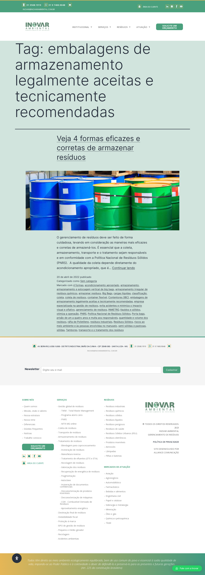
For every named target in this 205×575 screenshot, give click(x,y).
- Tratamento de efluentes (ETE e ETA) (79, 458)
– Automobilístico (112, 482)
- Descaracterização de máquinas (76, 497)
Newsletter (32, 369)
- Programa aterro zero (71, 415)
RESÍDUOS (122, 26)
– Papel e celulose (113, 500)
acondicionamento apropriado (102, 285)
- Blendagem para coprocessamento (78, 445)
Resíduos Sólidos (123, 321)
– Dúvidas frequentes (32, 428)
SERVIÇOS (103, 26)
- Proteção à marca (66, 521)
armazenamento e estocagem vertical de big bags (85, 289)
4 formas (78, 285)
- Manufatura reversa (70, 454)
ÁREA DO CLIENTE (150, 7)
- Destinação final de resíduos (71, 512)
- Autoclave (65, 480)
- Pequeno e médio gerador (70, 530)
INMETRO (113, 309)
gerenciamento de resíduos (91, 309)
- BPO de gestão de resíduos (71, 525)
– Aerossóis (109, 446)
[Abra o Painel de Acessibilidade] (17, 558)
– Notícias (27, 433)
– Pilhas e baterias (113, 455)
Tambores (71, 329)
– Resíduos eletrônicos (115, 437)
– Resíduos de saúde (114, 428)
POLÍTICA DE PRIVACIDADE (166, 441)
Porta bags (138, 313)
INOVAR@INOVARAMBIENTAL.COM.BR (39, 9)
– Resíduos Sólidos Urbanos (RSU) (120, 433)
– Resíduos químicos (114, 410)
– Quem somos (29, 406)
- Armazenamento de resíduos (71, 436)
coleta (60, 297)
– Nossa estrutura (31, 415)
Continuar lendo (123, 268)
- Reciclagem (63, 534)
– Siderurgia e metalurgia (116, 505)
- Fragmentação (67, 475)
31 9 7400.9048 (56, 4)
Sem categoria (88, 280)
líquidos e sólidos (130, 309)
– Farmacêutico (111, 487)
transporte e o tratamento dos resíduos (101, 329)
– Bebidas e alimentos (115, 491)
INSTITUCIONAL (80, 26)
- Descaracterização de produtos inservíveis (76, 492)
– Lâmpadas (110, 451)
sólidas (61, 329)
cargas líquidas (122, 293)
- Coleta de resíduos (66, 428)
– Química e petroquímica (116, 518)
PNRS (83, 313)
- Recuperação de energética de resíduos (80, 471)
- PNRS (63, 419)
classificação (139, 293)
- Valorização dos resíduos (73, 467)
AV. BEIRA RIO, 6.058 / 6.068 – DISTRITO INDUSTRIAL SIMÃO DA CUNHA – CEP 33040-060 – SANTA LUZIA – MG (83, 346)
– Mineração (110, 509)
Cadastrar (171, 369)
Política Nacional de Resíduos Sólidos (109, 313)
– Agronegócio (111, 478)
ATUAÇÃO (141, 26)
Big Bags (107, 293)
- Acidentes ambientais (68, 538)
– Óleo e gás (110, 514)
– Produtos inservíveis (114, 442)
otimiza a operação (68, 313)
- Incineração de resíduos (72, 449)
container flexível (97, 297)
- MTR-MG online (68, 423)
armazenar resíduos (90, 293)
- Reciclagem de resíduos (72, 462)
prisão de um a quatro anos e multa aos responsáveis (87, 317)
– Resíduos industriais (114, 406)
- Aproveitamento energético (74, 508)
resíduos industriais (101, 321)
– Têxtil (107, 523)
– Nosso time (28, 419)
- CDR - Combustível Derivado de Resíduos (76, 502)
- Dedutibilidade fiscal (67, 517)
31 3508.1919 (33, 4)
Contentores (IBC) (118, 297)
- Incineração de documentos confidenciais (74, 485)
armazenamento (130, 285)
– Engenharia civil (112, 496)
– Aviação (108, 473)
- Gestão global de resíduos (70, 406)
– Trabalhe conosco (31, 437)
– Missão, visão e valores (34, 410)
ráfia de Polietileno (78, 321)
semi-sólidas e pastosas (132, 325)
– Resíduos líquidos (113, 419)
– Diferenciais (28, 424)
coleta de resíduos (75, 297)
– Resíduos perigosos (114, 424)
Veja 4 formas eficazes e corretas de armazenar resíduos (98, 148)
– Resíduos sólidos (113, 415)
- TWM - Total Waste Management (77, 410)
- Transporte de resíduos (69, 432)
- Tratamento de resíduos (69, 441)
